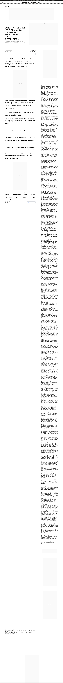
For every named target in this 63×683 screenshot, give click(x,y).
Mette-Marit (23, 0)
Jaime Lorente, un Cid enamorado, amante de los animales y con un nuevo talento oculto (20, 634)
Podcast (38, 4)
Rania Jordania (39, 0)
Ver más (42, 543)
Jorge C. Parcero (9, 50)
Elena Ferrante (48, 0)
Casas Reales (34, 4)
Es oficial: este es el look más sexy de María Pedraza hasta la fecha (23, 130)
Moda (19, 4)
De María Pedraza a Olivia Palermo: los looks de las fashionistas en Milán (18, 630)
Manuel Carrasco (15, 0)
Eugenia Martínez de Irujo (29, 0)
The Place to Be (42, 4)
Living (31, 4)
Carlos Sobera (35, 0)
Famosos (6, 6)
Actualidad (28, 4)
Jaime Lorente (25, 61)
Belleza (23, 4)
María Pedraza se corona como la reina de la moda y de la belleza (16, 632)
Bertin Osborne (19, 0)
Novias (25, 4)
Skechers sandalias (52, 0)
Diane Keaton (43, 0)
